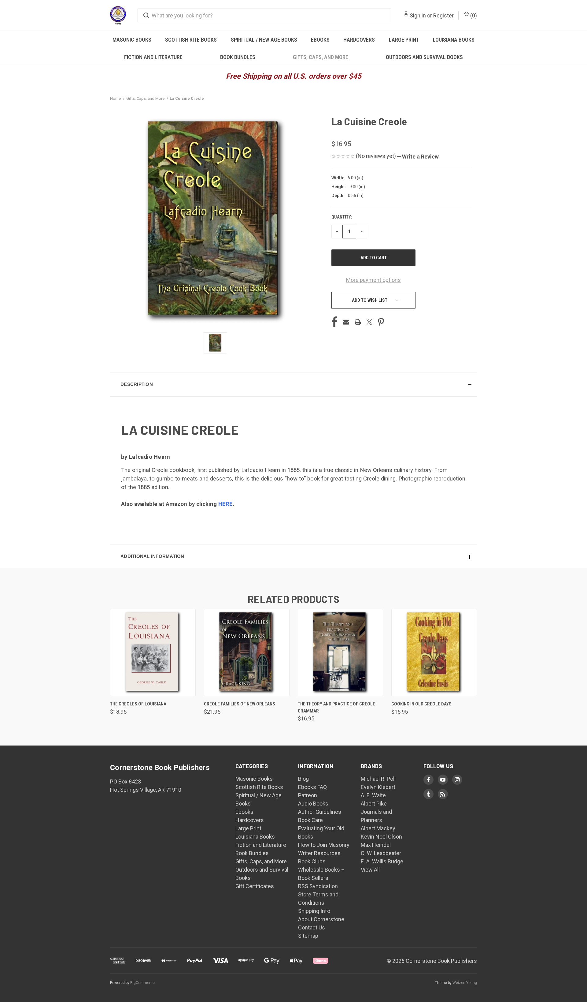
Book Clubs (312, 861)
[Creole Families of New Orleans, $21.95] (246, 652)
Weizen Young (464, 983)
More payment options (373, 280)
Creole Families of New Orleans (239, 704)
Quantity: (341, 217)
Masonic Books (132, 39)
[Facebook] (334, 321)
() (473, 15)
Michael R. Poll (378, 779)
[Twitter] (369, 321)
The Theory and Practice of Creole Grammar (336, 707)
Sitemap (308, 936)
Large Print (404, 39)
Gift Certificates (254, 886)
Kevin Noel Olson (381, 836)
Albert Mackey (378, 828)
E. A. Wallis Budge (382, 861)
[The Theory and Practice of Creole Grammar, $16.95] (340, 652)
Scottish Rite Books (191, 39)
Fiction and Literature (153, 57)
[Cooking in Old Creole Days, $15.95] (434, 652)
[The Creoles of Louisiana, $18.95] (152, 652)
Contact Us (311, 927)
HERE (225, 504)
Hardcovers (359, 39)
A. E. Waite (373, 795)
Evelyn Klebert (378, 787)
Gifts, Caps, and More (320, 57)
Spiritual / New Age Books (264, 39)
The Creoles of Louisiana (138, 704)
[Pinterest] (381, 321)
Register (443, 15)
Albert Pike (374, 803)
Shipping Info (314, 911)
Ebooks (320, 39)
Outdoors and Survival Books (424, 57)
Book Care (310, 820)
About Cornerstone (321, 919)
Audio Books (313, 803)
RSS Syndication (318, 886)
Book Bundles (237, 57)
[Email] (346, 321)
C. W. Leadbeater (381, 853)
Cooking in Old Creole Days (421, 704)
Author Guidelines (319, 812)
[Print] (358, 321)
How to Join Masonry (323, 845)
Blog (303, 779)
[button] (418, 156)
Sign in (418, 15)
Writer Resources (319, 853)
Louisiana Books (453, 39)
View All (370, 869)
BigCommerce (142, 983)
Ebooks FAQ (312, 787)
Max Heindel (376, 845)
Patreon (307, 795)
